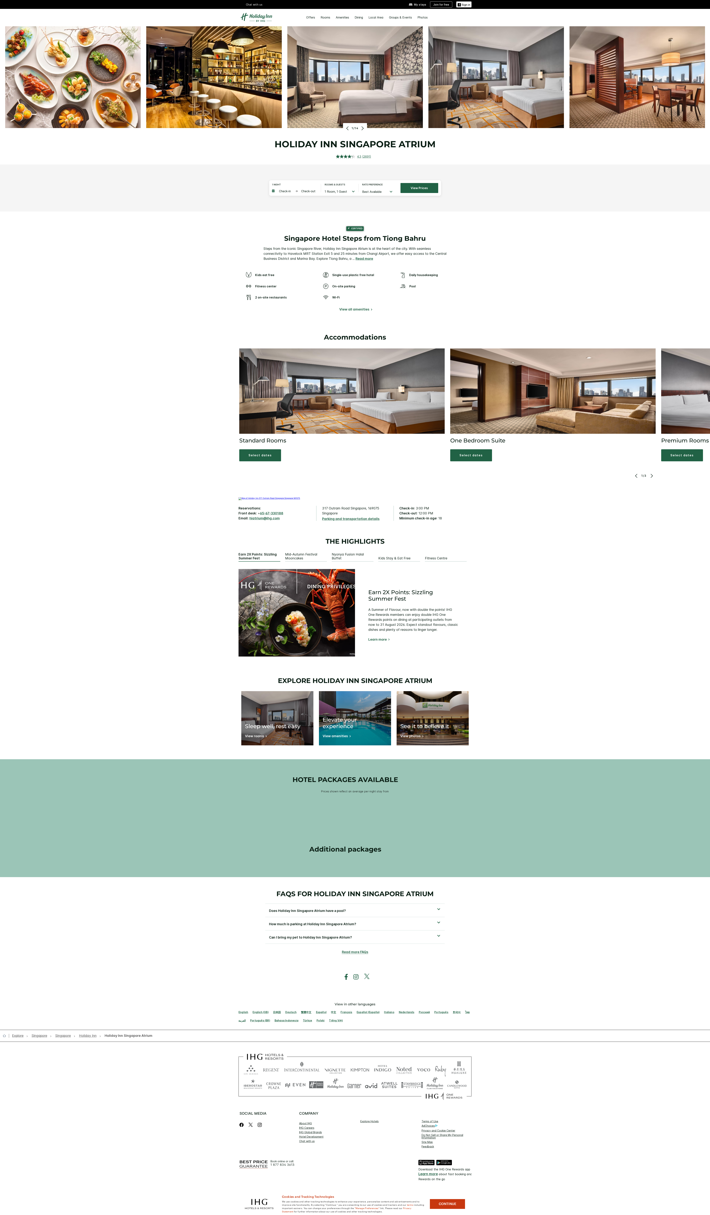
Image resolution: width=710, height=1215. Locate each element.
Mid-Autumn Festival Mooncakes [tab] (301, 556)
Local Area (375, 17)
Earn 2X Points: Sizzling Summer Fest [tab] (258, 556)
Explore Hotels (369, 1121)
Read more (364, 259)
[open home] (6, 1035)
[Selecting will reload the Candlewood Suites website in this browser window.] (457, 1085)
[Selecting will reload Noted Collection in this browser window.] (404, 1069)
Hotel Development (311, 1136)
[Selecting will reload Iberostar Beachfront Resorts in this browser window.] (253, 1085)
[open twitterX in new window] (365, 977)
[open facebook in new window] (344, 977)
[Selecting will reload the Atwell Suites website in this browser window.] (389, 1085)
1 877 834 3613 (283, 1165)
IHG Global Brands (310, 1132)
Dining (359, 17)
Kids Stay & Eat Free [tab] (394, 558)
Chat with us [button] (254, 4)
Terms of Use (430, 1121)
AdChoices (428, 1125)
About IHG (305, 1123)
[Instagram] (259, 1124)
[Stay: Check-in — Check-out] (294, 191)
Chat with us (307, 1141)
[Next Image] (362, 128)
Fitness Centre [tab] (436, 558)
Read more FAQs (355, 952)
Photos (422, 17)
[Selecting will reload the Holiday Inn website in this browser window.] (335, 1085)
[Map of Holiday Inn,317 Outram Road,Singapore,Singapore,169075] (269, 498)
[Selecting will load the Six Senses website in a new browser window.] (251, 1069)
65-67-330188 (271, 513)
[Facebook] (242, 1124)
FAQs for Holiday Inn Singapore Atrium (355, 894)
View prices (419, 188)
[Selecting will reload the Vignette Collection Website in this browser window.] (335, 1069)
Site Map (427, 1142)
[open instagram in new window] (354, 977)
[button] (463, 4)
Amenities (342, 17)
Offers (310, 17)
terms (410, 1204)
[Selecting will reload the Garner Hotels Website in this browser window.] (354, 1085)
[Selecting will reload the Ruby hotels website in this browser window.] (440, 1069)
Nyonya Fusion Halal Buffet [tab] (348, 556)
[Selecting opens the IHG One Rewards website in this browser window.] (444, 1096)
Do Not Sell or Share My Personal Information (442, 1136)
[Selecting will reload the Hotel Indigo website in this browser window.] (382, 1069)
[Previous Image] (348, 128)
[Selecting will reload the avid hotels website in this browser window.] (371, 1085)
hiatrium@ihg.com (264, 518)
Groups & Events (400, 17)
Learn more (377, 639)
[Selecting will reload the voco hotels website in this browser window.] (423, 1069)
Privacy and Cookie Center (438, 1130)
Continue (447, 1204)
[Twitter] (250, 1124)
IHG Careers (306, 1127)
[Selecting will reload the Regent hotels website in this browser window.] (271, 1069)
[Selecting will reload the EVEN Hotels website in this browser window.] (295, 1085)
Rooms (325, 17)
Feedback (428, 1146)
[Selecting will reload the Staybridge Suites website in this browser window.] (412, 1085)
